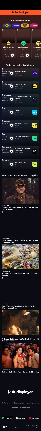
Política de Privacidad (13, 403)
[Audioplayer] (20, 12)
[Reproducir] (12, 55)
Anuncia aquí (33, 403)
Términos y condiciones (20, 398)
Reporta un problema (20, 408)
